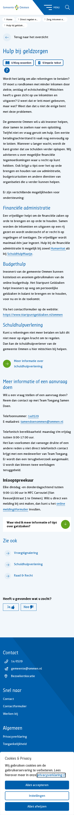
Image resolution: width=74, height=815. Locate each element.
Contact (8, 699)
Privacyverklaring (15, 736)
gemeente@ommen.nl (26, 668)
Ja (9, 607)
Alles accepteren (37, 785)
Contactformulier (15, 706)
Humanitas (58, 248)
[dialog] (37, 783)
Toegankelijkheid (15, 744)
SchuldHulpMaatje (19, 254)
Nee (27, 607)
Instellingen (37, 796)
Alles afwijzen (37, 806)
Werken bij (10, 714)
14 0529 (16, 661)
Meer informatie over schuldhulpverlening (28, 363)
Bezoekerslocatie (23, 676)
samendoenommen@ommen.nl (42, 421)
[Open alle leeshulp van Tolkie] (7, 70)
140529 (33, 416)
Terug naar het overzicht (31, 37)
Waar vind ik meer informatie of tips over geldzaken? (32, 524)
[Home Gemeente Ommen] (16, 7)
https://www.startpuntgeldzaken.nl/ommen (33, 315)
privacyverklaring (49, 775)
